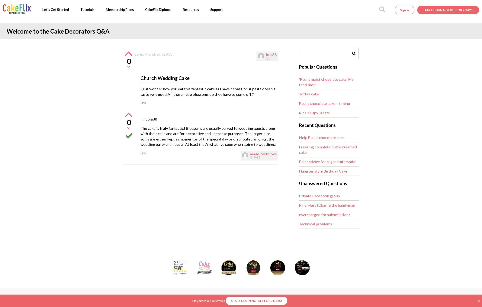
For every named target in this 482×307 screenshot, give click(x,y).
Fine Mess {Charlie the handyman (327, 205)
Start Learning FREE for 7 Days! (448, 10)
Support (216, 10)
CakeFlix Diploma (158, 10)
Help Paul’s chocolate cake (321, 137)
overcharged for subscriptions (324, 214)
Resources (191, 10)
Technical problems (315, 224)
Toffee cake (309, 94)
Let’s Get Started (55, 10)
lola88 (271, 54)
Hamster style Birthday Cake (323, 171)
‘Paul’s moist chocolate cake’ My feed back (326, 82)
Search (354, 53)
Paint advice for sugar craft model (327, 161)
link (143, 102)
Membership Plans (120, 10)
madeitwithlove (263, 154)
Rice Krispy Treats (314, 113)
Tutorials (87, 10)
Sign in (404, 10)
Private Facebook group (319, 195)
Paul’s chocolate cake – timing (324, 103)
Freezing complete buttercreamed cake (328, 150)
